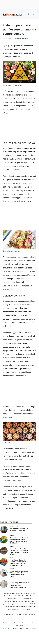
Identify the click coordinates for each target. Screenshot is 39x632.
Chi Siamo (6, 628)
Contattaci (32, 614)
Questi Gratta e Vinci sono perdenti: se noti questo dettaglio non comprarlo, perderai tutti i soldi (18, 562)
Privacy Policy (23, 628)
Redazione (14, 628)
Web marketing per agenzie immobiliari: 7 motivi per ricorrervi (18, 530)
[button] (28, 14)
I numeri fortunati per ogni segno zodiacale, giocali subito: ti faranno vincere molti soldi (18, 540)
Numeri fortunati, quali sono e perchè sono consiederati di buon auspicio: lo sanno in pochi (19, 551)
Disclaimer (32, 628)
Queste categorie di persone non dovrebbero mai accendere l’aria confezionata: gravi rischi (19, 584)
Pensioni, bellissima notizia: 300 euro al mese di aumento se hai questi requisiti (18, 573)
